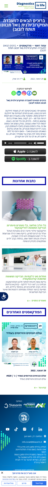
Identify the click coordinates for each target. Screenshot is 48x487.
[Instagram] (24, 93)
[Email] (34, 93)
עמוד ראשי (40, 45)
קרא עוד (42, 387)
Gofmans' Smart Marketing (24, 470)
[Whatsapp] (13, 93)
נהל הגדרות (8, 483)
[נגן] (5, 143)
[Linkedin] (19, 93)
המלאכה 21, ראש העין (33, 436)
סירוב (24, 483)
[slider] (41, 142)
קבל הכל (39, 483)
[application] (24, 143)
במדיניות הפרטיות (9, 479)
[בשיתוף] (12, 405)
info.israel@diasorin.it (32, 442)
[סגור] (2, 473)
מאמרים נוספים (39, 300)
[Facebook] (29, 93)
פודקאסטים (25, 45)
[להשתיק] (35, 143)
